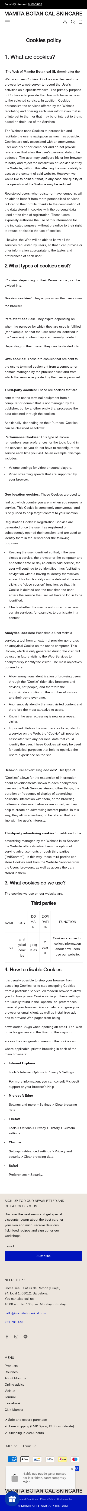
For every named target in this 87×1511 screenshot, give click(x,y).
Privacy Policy (47, 1499)
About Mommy (15, 1378)
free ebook (12, 1403)
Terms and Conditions (26, 1499)
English (27, 1446)
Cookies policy (64, 1499)
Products (11, 1366)
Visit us (10, 1391)
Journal (10, 1397)
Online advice (15, 1384)
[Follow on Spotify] (25, 1336)
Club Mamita (14, 1410)
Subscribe (43, 1256)
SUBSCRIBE (35, 4)
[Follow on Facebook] (7, 1336)
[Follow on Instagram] (16, 1336)
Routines (11, 1372)
